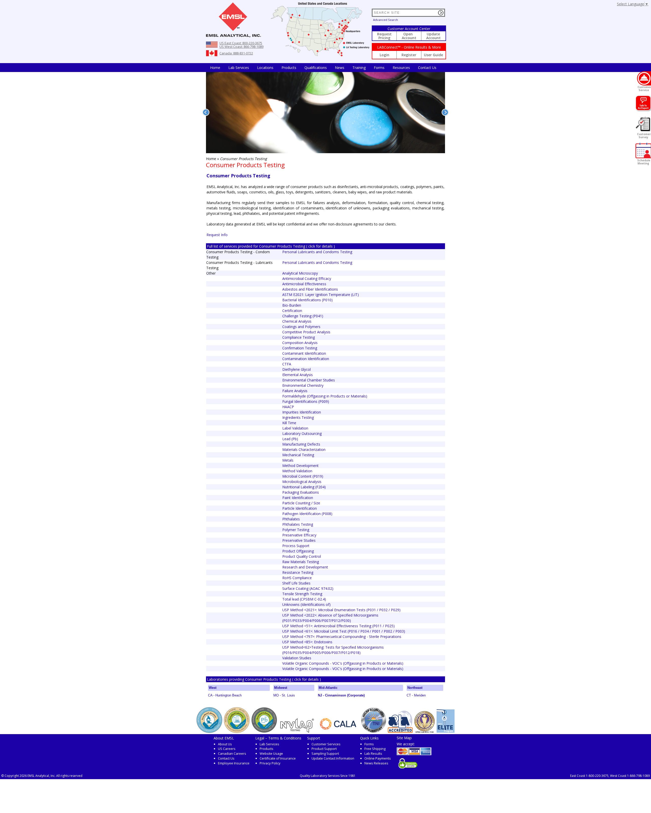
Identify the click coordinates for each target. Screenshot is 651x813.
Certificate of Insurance (278, 758)
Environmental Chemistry (302, 385)
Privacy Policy (270, 763)
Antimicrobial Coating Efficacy (306, 278)
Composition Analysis (300, 342)
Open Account (409, 36)
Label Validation (295, 428)
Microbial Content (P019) (302, 476)
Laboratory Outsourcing (302, 433)
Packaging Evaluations (300, 492)
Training (359, 67)
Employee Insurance (233, 763)
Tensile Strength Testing (302, 593)
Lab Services (269, 744)
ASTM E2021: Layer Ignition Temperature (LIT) (320, 294)
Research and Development (305, 567)
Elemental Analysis (297, 374)
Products (289, 67)
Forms (379, 67)
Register (409, 54)
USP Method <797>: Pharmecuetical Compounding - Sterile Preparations (341, 636)
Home (215, 67)
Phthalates (291, 519)
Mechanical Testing (298, 454)
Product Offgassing (298, 551)
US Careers (226, 748)
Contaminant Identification (304, 353)
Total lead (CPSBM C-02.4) (304, 599)
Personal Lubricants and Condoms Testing (317, 251)
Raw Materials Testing (300, 561)
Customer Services (326, 744)
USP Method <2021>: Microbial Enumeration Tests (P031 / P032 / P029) (341, 609)
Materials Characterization (304, 449)
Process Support (295, 545)
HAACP (288, 406)
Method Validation (297, 470)
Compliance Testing (298, 337)
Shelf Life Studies (296, 583)
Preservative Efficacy (299, 535)
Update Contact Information (333, 758)
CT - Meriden (416, 695)
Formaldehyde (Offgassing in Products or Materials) (324, 396)
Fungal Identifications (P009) (305, 401)
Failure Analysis (294, 390)
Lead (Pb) (290, 438)
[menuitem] (215, 67)
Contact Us (427, 67)
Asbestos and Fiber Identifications (310, 289)
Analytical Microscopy (300, 273)
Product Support (324, 748)
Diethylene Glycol (296, 369)
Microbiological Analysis (301, 481)
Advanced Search (385, 20)
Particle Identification (299, 508)
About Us (225, 744)
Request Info (217, 234)
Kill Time (289, 422)
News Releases (376, 763)
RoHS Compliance (297, 577)
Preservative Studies (299, 540)
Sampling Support (325, 753)
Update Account (433, 36)
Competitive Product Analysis (306, 332)
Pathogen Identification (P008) (307, 513)
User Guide (433, 54)
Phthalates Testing (297, 524)
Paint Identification (297, 497)
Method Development (300, 465)
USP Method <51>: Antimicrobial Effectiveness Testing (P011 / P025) (338, 625)
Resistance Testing (297, 572)
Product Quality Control (301, 556)
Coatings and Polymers (301, 326)
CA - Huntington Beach (225, 695)
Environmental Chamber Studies (308, 380)
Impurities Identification (301, 412)
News (339, 67)
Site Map (404, 737)
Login (384, 54)
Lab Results (373, 753)
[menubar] (323, 67)
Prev (206, 112)
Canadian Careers (232, 753)
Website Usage (271, 753)
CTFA (286, 364)
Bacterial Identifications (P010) (307, 299)
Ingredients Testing (298, 417)
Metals (287, 460)
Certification (292, 310)
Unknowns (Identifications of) (306, 604)
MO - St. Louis (284, 695)
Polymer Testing (295, 529)
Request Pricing (384, 36)
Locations (265, 67)
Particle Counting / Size (301, 503)
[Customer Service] (644, 78)
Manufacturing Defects (301, 444)
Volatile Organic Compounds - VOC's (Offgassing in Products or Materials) (342, 663)
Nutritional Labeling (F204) (304, 486)
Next (445, 112)
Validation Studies (296, 657)
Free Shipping (375, 748)
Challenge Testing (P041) (302, 315)
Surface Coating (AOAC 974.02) (307, 588)
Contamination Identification (305, 358)
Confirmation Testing (299, 348)
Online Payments (377, 758)
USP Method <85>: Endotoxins (307, 641)
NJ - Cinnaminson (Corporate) (341, 695)
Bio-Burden (291, 305)
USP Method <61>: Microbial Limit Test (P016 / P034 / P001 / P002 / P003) (343, 631)
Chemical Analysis (297, 321)
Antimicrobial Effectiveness (304, 283)
